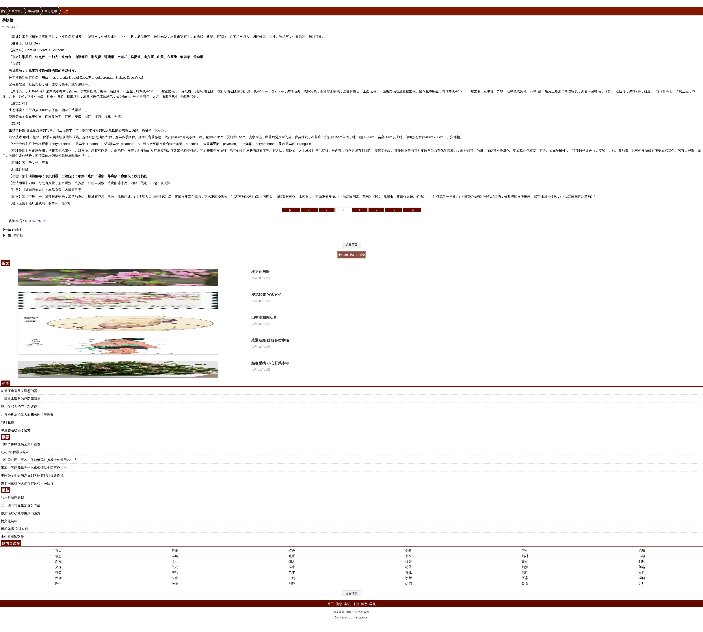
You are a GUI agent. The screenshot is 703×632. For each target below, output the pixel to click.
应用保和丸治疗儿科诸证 (19, 406)
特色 (292, 550)
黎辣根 (18, 230)
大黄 (176, 143)
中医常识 (17, 11)
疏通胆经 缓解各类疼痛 (270, 340)
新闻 (58, 561)
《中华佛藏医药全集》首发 (20, 443)
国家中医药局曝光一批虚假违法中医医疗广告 (34, 467)
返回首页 (351, 244)
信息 (58, 555)
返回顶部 (351, 593)
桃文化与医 (260, 271)
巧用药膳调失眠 (12, 497)
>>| (412, 210)
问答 (292, 583)
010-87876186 (36, 220)
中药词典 (34, 11)
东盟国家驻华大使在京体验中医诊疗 (27, 483)
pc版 (367, 612)
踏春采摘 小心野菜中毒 (270, 363)
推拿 (292, 566)
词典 (642, 577)
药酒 (525, 566)
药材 (525, 555)
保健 (408, 550)
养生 (525, 550)
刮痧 (642, 561)
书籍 (642, 555)
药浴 (642, 566)
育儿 (408, 572)
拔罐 (408, 561)
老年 (292, 572)
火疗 (58, 566)
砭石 (525, 583)
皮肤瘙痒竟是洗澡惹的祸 (19, 390)
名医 (408, 555)
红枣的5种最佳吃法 (15, 451)
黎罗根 (18, 235)
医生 (58, 583)
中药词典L (51, 11)
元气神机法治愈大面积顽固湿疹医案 (27, 414)
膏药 (525, 561)
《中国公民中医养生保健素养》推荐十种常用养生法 (39, 459)
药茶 (408, 566)
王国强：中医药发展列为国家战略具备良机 (32, 475)
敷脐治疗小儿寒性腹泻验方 (20, 512)
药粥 (408, 583)
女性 (642, 572)
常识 (175, 550)
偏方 (292, 561)
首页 (4, 11)
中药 (292, 577)
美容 (175, 572)
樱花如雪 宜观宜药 (266, 294)
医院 (175, 583)
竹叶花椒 (7, 422)
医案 (525, 577)
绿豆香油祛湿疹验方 (16, 430)
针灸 (58, 572)
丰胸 (175, 555)
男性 (525, 572)
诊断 (408, 577)
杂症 (175, 577)
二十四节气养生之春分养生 (20, 505)
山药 (155, 196)
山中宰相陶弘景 (264, 317)
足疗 (642, 583)
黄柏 (124, 56)
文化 (175, 561)
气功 (175, 566)
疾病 (58, 577)
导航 (372, 603)
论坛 (642, 550)
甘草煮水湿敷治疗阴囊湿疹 (20, 398)
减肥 (292, 555)
